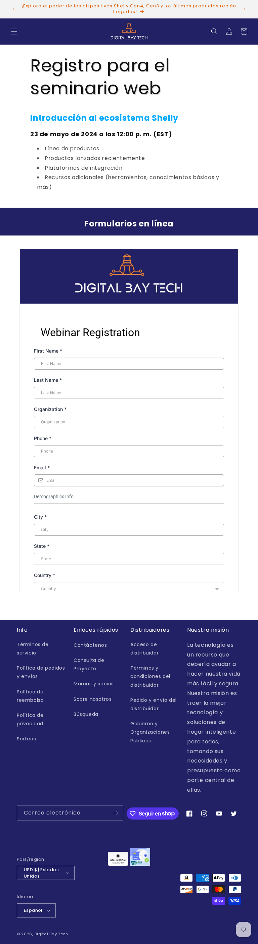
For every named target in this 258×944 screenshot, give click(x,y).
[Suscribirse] (115, 813)
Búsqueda (86, 714)
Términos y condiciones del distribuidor (150, 676)
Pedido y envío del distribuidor (153, 704)
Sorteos (26, 738)
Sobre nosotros (93, 699)
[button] (14, 31)
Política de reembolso (30, 695)
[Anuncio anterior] (13, 9)
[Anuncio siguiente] (244, 9)
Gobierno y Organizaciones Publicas (150, 732)
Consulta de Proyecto (89, 664)
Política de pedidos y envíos (41, 672)
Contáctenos (90, 645)
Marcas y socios (94, 683)
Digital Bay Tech (51, 934)
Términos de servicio (33, 648)
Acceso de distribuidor (144, 648)
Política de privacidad (30, 719)
